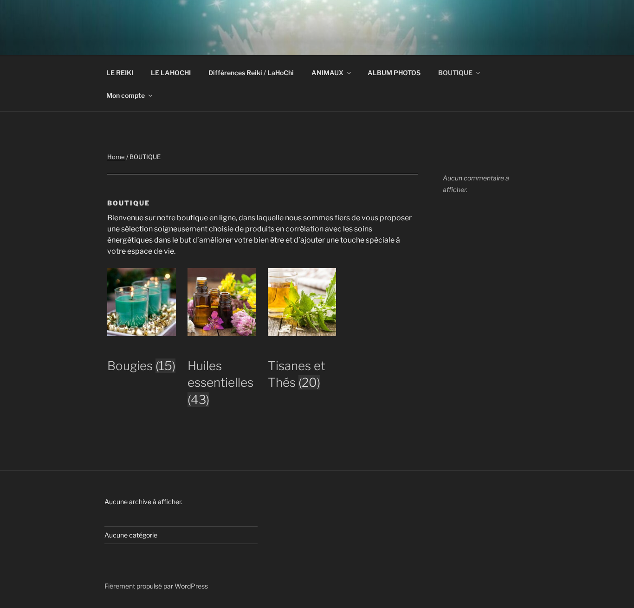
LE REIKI (119, 73)
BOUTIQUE (455, 73)
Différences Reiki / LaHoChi (251, 73)
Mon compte (125, 95)
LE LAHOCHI (171, 73)
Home (116, 156)
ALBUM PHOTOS (394, 73)
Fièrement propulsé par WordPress (156, 586)
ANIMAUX (327, 73)
